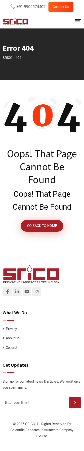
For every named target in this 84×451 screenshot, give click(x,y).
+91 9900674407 (31, 6)
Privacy (11, 329)
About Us (13, 338)
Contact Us (61, 7)
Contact (11, 348)
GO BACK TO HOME (42, 226)
